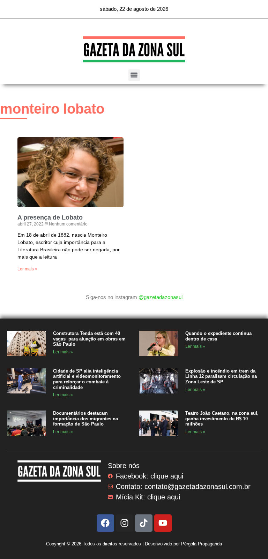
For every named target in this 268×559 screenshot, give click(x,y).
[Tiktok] (143, 523)
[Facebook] (105, 523)
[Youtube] (163, 523)
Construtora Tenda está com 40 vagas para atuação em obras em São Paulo (89, 339)
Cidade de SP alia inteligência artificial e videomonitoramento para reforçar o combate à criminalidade (87, 379)
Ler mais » (27, 269)
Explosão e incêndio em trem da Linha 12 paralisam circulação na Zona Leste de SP (221, 376)
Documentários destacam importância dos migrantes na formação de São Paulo (85, 419)
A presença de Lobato (50, 217)
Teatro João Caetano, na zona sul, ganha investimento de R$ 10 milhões (222, 419)
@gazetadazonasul (161, 297)
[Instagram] (124, 523)
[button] (134, 75)
